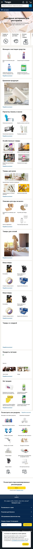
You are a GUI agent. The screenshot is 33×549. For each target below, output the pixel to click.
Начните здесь (20, 490)
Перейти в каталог (7, 75)
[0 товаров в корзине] (30, 2)
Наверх (16, 497)
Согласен (25, 544)
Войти (16, 487)
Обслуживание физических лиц (10, 516)
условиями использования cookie (20, 540)
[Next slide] (31, 22)
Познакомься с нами (7, 507)
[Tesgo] (7, 2)
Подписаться (27, 524)
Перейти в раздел (23, 34)
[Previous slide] (2, 22)
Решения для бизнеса (8, 512)
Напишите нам (16, 503)
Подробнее (4, 33)
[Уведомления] (26, 2)
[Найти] (30, 5)
